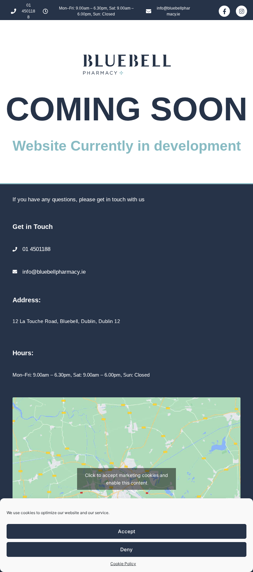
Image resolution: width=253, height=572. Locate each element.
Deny (126, 549)
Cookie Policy (123, 563)
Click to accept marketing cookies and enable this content (126, 478)
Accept (126, 531)
